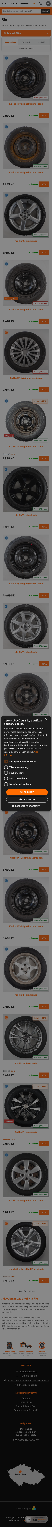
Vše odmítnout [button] (27, 799)
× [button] (46, 719)
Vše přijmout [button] (27, 792)
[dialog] (26, 763)
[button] (26, 806)
